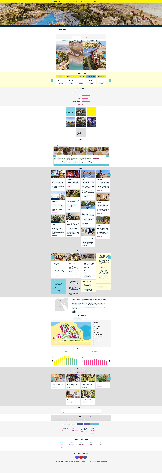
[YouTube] (81, 457)
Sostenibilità (96, 25)
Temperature (66, 351)
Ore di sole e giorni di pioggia (96, 351)
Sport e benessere (90, 40)
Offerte (67, 25)
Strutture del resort (66, 40)
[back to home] (55, 1)
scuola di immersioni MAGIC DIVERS (78, 303)
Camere (76, 25)
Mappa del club (90, 25)
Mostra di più (80, 104)
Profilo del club (71, 25)
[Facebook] (85, 457)
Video (86, 37)
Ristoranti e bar (75, 40)
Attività (80, 25)
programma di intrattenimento (90, 307)
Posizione (85, 318)
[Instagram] (77, 457)
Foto (64, 25)
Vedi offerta (61, 83)
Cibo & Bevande (84, 25)
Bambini (98, 40)
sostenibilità (81, 372)
